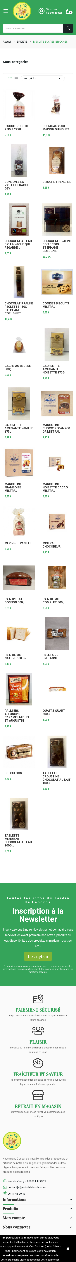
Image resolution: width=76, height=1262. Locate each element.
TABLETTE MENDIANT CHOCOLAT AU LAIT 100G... (19, 840)
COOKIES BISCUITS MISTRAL (56, 305)
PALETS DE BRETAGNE (50, 656)
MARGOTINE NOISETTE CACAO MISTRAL (55, 487)
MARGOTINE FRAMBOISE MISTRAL (13, 487)
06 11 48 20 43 (16, 1193)
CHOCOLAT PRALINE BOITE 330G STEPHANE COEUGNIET (57, 246)
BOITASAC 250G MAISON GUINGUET (56, 127)
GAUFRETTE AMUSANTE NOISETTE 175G (54, 369)
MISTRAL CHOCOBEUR (52, 545)
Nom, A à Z (43, 78)
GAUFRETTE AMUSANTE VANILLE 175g (19, 428)
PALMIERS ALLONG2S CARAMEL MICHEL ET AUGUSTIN (17, 715)
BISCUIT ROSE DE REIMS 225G (17, 127)
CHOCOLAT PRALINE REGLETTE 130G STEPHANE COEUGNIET (19, 308)
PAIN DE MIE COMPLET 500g (53, 600)
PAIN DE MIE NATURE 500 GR (15, 656)
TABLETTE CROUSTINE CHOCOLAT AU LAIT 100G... (57, 778)
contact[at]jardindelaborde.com (27, 1187)
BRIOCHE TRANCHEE (57, 182)
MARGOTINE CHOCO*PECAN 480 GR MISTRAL (56, 428)
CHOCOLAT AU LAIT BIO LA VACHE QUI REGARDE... (19, 244)
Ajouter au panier (57, 199)
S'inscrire (51, 9)
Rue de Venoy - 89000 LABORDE (27, 1181)
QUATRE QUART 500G (54, 712)
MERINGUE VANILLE (18, 543)
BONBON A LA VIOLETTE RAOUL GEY (17, 185)
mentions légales (38, 972)
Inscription (38, 956)
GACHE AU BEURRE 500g (18, 367)
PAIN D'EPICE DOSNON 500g (15, 600)
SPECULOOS (13, 773)
